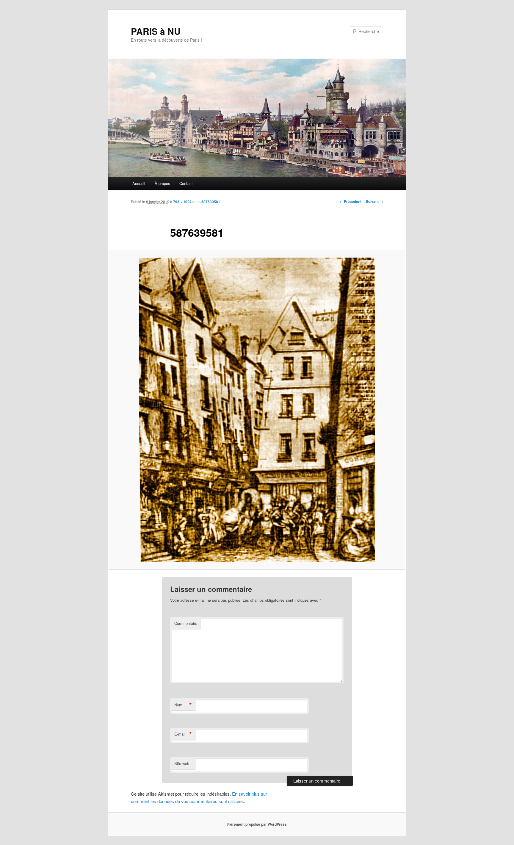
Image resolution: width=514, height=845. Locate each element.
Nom (183, 705)
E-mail (183, 734)
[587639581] (257, 410)
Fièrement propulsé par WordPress (257, 824)
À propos (162, 183)
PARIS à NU (156, 31)
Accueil (138, 183)
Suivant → (374, 201)
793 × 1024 (182, 201)
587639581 (210, 201)
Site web (181, 763)
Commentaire (185, 623)
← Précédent (350, 201)
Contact (186, 183)
